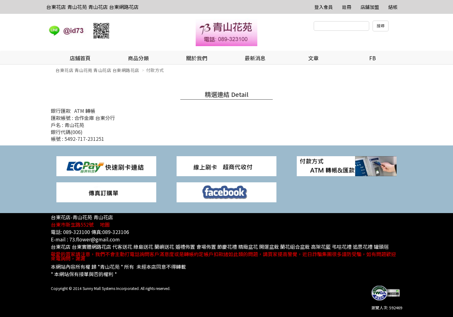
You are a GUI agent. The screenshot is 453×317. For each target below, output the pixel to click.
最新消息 (255, 58)
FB (372, 58)
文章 (313, 58)
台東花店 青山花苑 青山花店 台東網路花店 (92, 6)
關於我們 (196, 58)
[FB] (226, 192)
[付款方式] (226, 165)
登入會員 (323, 7)
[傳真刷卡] (106, 192)
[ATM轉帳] (347, 165)
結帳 (393, 7)
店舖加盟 (370, 7)
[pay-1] (106, 165)
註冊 (346, 7)
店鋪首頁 (80, 58)
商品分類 (138, 58)
